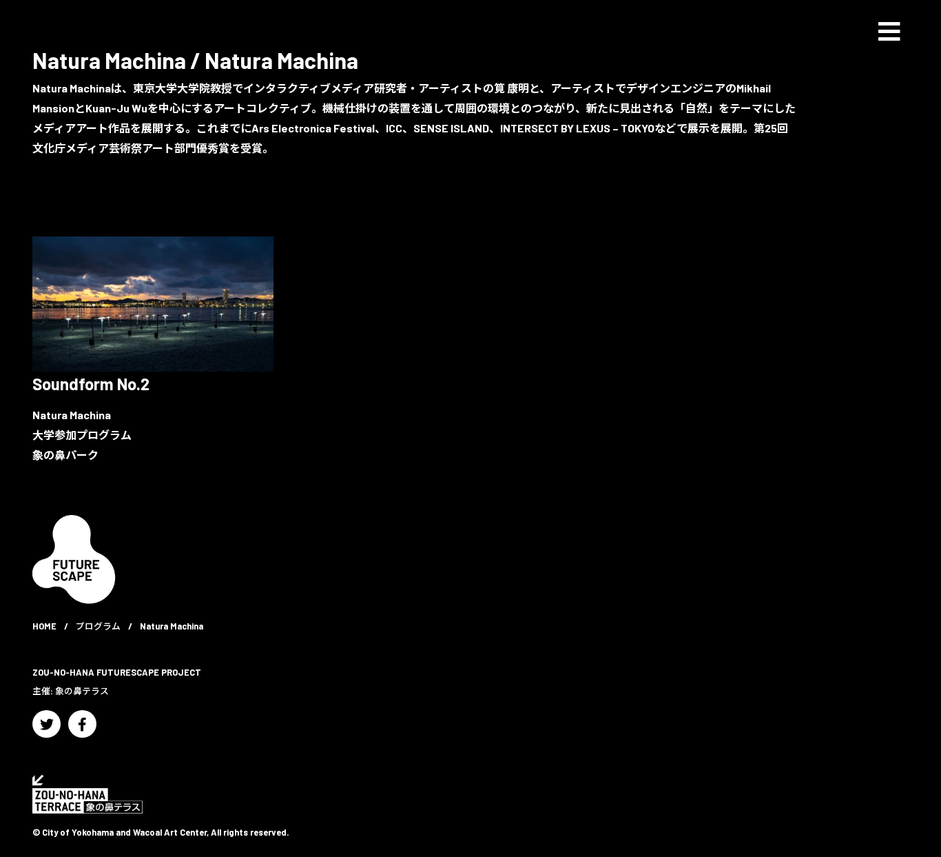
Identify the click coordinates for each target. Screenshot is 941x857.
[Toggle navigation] (889, 32)
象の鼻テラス (82, 690)
